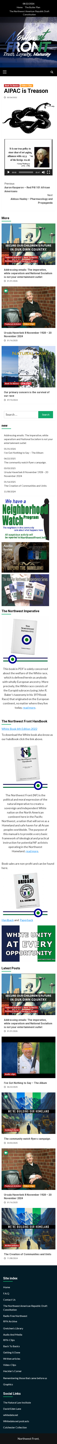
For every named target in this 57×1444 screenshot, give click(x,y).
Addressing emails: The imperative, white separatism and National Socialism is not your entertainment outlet (28, 273)
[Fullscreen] (48, 172)
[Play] (8, 172)
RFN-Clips (26, 383)
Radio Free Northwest (15, 1315)
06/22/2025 (12, 1087)
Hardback (8, 920)
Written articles (12, 1245)
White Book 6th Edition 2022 (19, 729)
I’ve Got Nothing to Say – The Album (23, 452)
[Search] (52, 72)
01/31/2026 (12, 281)
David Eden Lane (12, 1408)
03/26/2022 (12, 97)
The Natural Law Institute (17, 1402)
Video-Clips (26, 86)
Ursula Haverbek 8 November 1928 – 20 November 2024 (26, 474)
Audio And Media (12, 1334)
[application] (28, 157)
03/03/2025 (12, 1143)
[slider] (26, 172)
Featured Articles (13, 257)
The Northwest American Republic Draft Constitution (29, 13)
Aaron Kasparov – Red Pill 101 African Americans (27, 187)
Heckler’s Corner (12, 1371)
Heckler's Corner (29, 261)
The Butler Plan (32, 7)
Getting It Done (12, 261)
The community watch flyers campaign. (25, 462)
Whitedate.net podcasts (16, 1421)
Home (20, 7)
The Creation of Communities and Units (25, 485)
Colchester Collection (15, 1427)
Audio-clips (10, 1074)
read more (29, 707)
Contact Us (9, 1299)
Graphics (8, 1384)
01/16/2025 (12, 340)
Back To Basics (12, 86)
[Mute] (43, 172)
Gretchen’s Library (13, 1328)
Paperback (26, 920)
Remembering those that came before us (25, 1378)
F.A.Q (6, 1293)
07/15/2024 (12, 400)
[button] (28, 157)
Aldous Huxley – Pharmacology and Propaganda (32, 199)
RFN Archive (10, 1321)
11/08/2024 (12, 1258)
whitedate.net (10, 1414)
